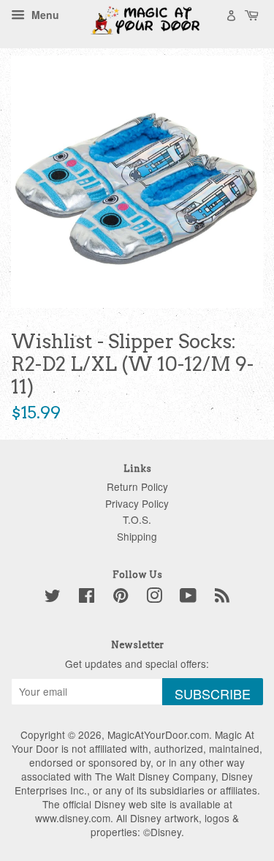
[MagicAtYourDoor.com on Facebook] (86, 597)
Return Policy (137, 486)
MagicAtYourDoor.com (158, 734)
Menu (43, 14)
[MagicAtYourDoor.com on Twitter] (53, 597)
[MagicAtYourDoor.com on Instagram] (154, 597)
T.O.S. (137, 519)
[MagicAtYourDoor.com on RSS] (222, 597)
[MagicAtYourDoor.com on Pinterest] (121, 597)
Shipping (137, 536)
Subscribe (213, 693)
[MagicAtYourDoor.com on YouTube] (188, 597)
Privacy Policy (137, 503)
